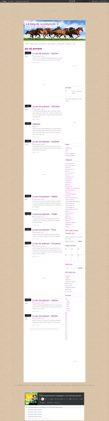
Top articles (44, 385)
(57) (69, 176)
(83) (70, 173)
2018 (66, 325)
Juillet (67, 302)
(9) (69, 203)
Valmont (36, 124)
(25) (70, 190)
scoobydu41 (74, 98)
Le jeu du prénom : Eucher (45, 53)
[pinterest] (74, 1)
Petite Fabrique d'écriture (70, 287)
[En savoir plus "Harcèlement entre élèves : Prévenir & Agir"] (68, 258)
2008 (66, 339)
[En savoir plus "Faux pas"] (81, 251)
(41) (68, 178)
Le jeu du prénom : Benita (44, 316)
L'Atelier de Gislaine (51, 43)
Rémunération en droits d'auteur (65, 385)
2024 (66, 314)
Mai (67, 306)
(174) (70, 165)
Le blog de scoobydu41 (41, 24)
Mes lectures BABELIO (70, 155)
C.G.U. (58, 385)
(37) (68, 182)
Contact (73, 43)
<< (30, 329)
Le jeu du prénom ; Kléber (45, 196)
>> (58, 329)
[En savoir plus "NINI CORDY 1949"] (81, 258)
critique (66, 150)
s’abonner (43, 402)
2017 (66, 327)
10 (53, 329)
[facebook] (70, 1)
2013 (66, 333)
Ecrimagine (67, 276)
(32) (67, 184)
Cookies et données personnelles (82, 385)
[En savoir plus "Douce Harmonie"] (75, 251)
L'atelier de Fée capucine (70, 281)
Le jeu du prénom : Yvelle (44, 214)
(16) (68, 195)
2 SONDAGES (68, 148)
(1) (68, 224)
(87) (67, 171)
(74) (67, 175)
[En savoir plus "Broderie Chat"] (68, 251)
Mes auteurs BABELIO (70, 153)
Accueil (26, 43)
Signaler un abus (53, 385)
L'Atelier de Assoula (33, 43)
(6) (69, 207)
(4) (67, 211)
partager (50, 402)
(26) (72, 188)
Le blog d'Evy (68, 43)
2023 (66, 316)
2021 (66, 320)
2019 (66, 323)
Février (67, 310)
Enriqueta (67, 277)
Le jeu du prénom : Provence (46, 243)
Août (67, 301)
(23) (67, 192)
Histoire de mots (68, 283)
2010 (66, 335)
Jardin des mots (68, 279)
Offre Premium (74, 385)
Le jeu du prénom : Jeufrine (45, 141)
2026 (66, 299)
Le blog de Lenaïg (42, 43)
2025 (66, 312)
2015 (66, 331)
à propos (57, 402)
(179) (69, 163)
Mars (67, 308)
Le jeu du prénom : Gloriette (46, 106)
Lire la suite (35, 62)
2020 (66, 321)
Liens (66, 151)
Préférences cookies (92, 385)
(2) (70, 222)
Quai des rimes (68, 289)
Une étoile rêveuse (69, 291)
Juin (67, 304)
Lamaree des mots (68, 285)
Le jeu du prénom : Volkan (45, 300)
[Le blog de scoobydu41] (68, 93)
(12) (72, 201)
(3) (69, 218)
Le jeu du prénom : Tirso (44, 229)
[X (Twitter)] (72, 1)
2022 (66, 318)
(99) (69, 169)
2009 (66, 337)
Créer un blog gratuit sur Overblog (36, 385)
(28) (68, 186)
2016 (66, 329)
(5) (71, 209)
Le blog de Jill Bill (60, 43)
